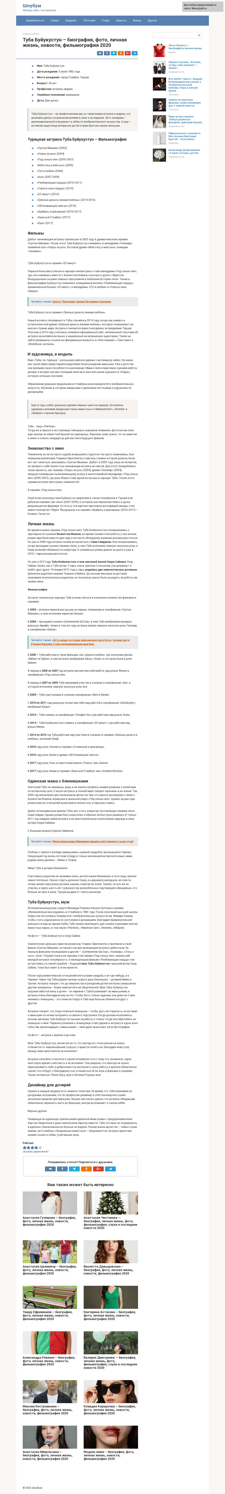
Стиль (105, 20)
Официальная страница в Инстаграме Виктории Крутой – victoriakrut (184, 136)
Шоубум (32, 5)
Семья (55, 20)
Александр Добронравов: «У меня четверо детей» (184, 151)
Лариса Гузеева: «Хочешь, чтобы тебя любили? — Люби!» (185, 65)
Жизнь (137, 20)
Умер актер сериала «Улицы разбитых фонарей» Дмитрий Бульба (185, 119)
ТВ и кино (89, 20)
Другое (152, 20)
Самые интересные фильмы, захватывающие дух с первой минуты (185, 102)
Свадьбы (71, 20)
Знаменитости (35, 20)
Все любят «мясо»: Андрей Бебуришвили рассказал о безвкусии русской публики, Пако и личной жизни (185, 84)
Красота (121, 20)
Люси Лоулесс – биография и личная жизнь (185, 47)
